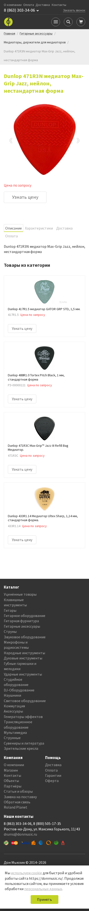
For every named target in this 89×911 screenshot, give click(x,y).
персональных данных (43, 888)
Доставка (43, 5)
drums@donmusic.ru (20, 834)
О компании (13, 5)
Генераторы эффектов (23, 716)
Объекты (11, 780)
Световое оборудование (25, 700)
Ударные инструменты (23, 674)
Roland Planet (15, 807)
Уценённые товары (20, 594)
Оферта (52, 780)
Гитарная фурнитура (21, 620)
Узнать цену (25, 197)
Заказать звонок (74, 10)
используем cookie (26, 872)
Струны (10, 631)
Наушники (12, 695)
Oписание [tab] (13, 228)
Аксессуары (13, 711)
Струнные (12, 737)
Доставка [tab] (64, 228)
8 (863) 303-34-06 (19, 10)
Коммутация (14, 706)
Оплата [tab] (11, 236)
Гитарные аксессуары (22, 626)
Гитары (10, 610)
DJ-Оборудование (19, 690)
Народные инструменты (24, 652)
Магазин (11, 770)
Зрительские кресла (21, 748)
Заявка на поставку (20, 796)
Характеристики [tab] (39, 228)
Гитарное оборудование (24, 615)
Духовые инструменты (23, 658)
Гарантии (53, 775)
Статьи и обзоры (18, 791)
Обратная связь (17, 802)
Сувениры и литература (24, 743)
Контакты (59, 5)
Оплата (28, 5)
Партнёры (12, 786)
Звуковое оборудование (25, 637)
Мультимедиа (15, 732)
